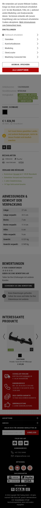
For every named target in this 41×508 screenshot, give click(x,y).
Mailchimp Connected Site (15, 57)
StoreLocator (10, 52)
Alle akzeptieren (20, 70)
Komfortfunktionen (12, 43)
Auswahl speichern (21, 64)
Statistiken (9, 39)
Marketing (9, 48)
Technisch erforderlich (14, 34)
